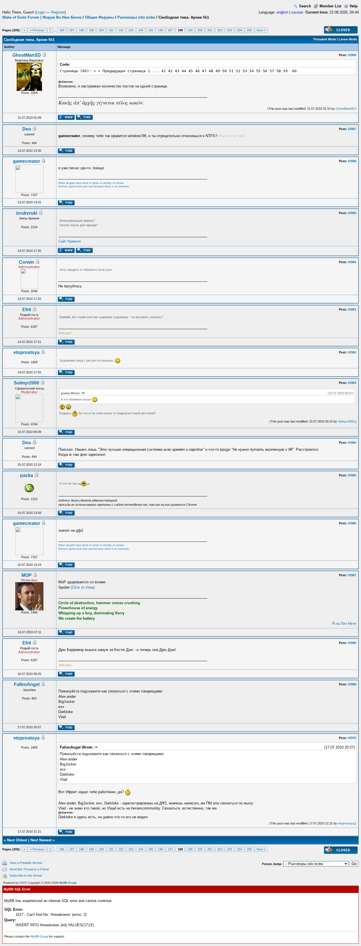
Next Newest (41, 840)
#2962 (352, 352)
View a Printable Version (26, 862)
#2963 (352, 382)
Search (305, 6)
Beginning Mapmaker (29, 60)
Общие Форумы (99, 17)
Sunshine (29, 690)
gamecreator (26, 161)
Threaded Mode (324, 39)
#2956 (352, 55)
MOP (26, 575)
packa (26, 475)
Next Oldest (17, 840)
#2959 (352, 213)
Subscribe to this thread (26, 875)
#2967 (352, 575)
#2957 (352, 129)
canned (29, 134)
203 (229, 30)
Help (354, 6)
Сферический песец (29, 388)
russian (297, 12)
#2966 (352, 523)
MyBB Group (67, 882)
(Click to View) (82, 587)
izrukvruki (26, 213)
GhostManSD (26, 55)
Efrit (26, 309)
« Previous (37, 30)
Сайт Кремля (69, 241)
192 (121, 30)
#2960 (352, 262)
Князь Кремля (29, 218)
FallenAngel (26, 684)
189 (91, 30)
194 (140, 30)
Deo (26, 129)
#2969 (352, 684)
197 (170, 30)
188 (81, 30)
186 (61, 30)
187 (71, 30)
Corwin (26, 262)
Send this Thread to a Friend (29, 869)
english (282, 12)
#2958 (352, 161)
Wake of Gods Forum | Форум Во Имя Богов (42, 17)
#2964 (352, 442)
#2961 (352, 309)
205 (249, 30)
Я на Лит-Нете (344, 623)
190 (101, 30)
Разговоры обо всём (136, 17)
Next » (261, 30)
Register (58, 12)
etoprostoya (26, 352)
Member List (330, 6)
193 (130, 30)
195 (150, 30)
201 (209, 30)
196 (160, 30)
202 (219, 30)
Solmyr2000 (26, 382)
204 (239, 30)
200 (199, 30)
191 (111, 30)
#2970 (352, 738)
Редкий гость (29, 314)
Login (40, 12)
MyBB (23, 882)
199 (190, 30)
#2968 (352, 642)
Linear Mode (348, 39)
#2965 (352, 475)
